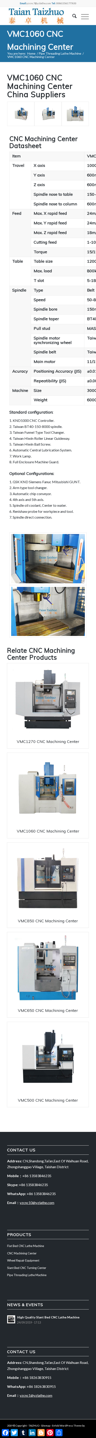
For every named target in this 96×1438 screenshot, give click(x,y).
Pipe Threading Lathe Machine (26, 1275)
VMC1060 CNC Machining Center (48, 831)
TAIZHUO (34, 1425)
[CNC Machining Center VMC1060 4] (48, 558)
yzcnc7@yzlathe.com (39, 3)
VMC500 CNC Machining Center (48, 1100)
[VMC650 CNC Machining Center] (48, 968)
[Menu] (83, 16)
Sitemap (45, 1425)
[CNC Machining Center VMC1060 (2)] (75, 114)
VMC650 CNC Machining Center (48, 1010)
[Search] (72, 16)
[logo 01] (39, 16)
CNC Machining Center (41, 653)
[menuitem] (72, 16)
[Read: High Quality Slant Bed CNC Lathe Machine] (11, 1319)
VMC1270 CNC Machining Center (48, 741)
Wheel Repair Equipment (23, 1260)
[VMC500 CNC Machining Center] (48, 1057)
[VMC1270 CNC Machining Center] (48, 699)
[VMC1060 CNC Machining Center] (48, 788)
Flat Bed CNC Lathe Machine (25, 1246)
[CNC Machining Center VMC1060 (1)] (48, 114)
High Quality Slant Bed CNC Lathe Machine (48, 1317)
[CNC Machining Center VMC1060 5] (48, 611)
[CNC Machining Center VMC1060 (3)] (20, 114)
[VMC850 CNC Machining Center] (48, 878)
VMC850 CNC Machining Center (48, 920)
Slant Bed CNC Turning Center (26, 1268)
